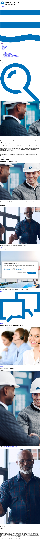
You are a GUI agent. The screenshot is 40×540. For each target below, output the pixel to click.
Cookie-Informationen (18, 269)
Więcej (1, 203)
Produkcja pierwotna (7, 53)
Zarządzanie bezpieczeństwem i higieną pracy (9, 446)
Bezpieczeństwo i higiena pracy (4, 47)
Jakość (3, 49)
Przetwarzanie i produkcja (8, 54)
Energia (3, 48)
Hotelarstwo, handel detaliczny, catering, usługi (11, 56)
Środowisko (4, 45)
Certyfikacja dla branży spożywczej (7, 52)
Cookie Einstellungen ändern (21, 272)
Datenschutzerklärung (7, 269)
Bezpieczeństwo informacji (4, 57)
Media (3, 6)
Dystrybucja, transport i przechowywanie (10, 55)
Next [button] (1, 528)
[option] (20, 410)
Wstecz (2, 43)
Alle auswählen (31, 272)
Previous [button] (2, 370)
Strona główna (4, 44)
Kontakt (1, 366)
